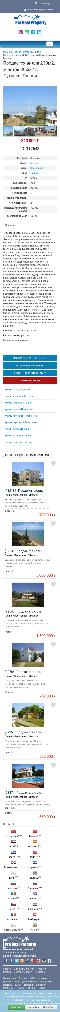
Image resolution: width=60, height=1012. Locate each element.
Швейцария (34, 919)
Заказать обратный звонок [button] (30, 358)
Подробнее (49, 1007)
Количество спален (17, 198)
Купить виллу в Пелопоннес (19, 409)
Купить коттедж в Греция (18, 435)
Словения (33, 888)
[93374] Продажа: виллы (23, 792)
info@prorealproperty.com (40, 9)
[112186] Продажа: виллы (24, 491)
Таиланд (33, 877)
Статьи (7, 972)
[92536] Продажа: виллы (23, 551)
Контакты (40, 972)
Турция (33, 836)
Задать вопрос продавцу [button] (30, 373)
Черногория (11, 836)
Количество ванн (18, 203)
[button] (53, 88)
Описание (10, 225)
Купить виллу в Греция (17, 429)
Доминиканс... (11, 867)
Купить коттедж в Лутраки (19, 396)
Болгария (12, 888)
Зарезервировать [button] (30, 380)
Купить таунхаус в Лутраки (19, 402)
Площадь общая (18, 188)
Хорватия (33, 909)
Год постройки (19, 183)
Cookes (7, 968)
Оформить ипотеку (24, 968)
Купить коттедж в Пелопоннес (21, 416)
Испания (32, 846)
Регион (23, 168)
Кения (34, 930)
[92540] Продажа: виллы (23, 611)
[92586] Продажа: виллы (23, 672)
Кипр (12, 877)
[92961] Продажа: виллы (23, 732)
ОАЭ (11, 846)
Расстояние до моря (16, 216)
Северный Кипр (12, 930)
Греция (11, 857)
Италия (12, 898)
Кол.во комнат (19, 193)
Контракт (22, 158)
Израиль (33, 867)
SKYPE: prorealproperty (30, 365)
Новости (41, 968)
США (32, 857)
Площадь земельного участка (15, 209)
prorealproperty (46, 3)
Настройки (33, 1007)
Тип (25, 178)
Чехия (12, 909)
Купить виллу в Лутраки (17, 389)
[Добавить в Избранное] (53, 463)
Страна (23, 163)
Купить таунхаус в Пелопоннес (21, 422)
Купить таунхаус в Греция (18, 442)
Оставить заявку (23, 972)
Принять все (16, 1007)
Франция (12, 919)
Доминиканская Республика (37, 981)
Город (24, 173)
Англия (33, 898)
